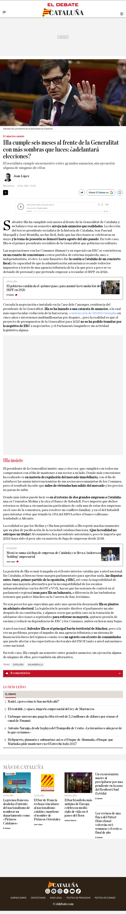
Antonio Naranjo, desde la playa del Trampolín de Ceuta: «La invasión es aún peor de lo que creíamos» (65, 730)
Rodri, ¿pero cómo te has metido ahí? (33, 701)
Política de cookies (105, 898)
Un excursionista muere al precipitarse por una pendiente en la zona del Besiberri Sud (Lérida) (109, 784)
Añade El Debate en (99, 192)
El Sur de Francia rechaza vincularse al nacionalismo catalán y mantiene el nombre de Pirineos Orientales (47, 809)
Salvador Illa (35, 664)
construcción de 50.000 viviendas (93, 313)
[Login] (122, 14)
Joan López (21, 176)
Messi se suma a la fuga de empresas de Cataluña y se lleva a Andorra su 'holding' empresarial (53, 555)
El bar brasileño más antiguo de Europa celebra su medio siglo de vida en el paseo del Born (78, 807)
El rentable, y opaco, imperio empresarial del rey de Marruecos (51, 709)
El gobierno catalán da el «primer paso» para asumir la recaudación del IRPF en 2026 (53, 288)
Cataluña (18, 664)
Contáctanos (38, 898)
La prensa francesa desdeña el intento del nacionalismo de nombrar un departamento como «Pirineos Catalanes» (16, 811)
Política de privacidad (78, 898)
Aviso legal (56, 898)
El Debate (10, 295)
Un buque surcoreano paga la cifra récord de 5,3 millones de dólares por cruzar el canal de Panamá (63, 719)
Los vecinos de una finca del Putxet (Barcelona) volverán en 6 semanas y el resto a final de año (108, 823)
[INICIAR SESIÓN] (122, 14)
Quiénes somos (18, 898)
